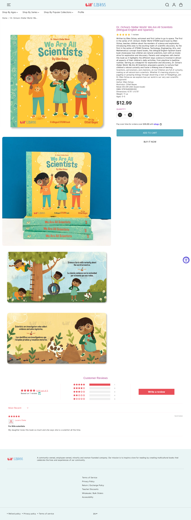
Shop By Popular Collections (58, 12)
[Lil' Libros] (95, 4)
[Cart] (181, 5)
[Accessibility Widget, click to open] (186, 260)
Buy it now (150, 141)
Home (4, 18)
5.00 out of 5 (42, 391)
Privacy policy (30, 514)
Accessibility (87, 497)
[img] (14, 416)
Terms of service (46, 514)
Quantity (121, 109)
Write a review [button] (156, 391)
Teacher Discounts (90, 489)
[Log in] (174, 5)
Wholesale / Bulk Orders (92, 493)
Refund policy (15, 514)
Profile (81, 12)
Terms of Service (89, 477)
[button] (9, 5)
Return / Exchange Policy (93, 485)
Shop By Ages (9, 12)
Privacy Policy (88, 481)
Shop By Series (30, 12)
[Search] (167, 5)
